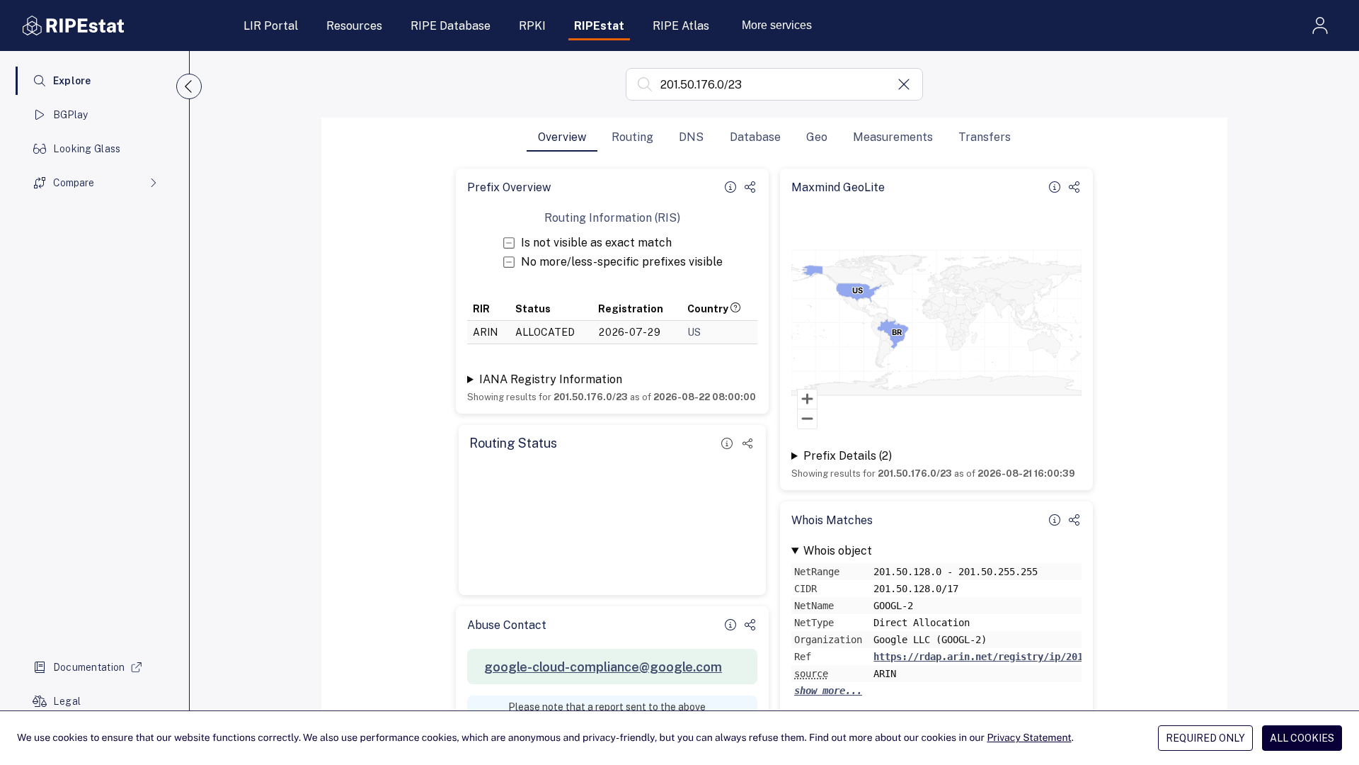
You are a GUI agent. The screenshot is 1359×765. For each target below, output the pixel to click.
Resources (354, 26)
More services (777, 25)
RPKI (532, 26)
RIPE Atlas (681, 26)
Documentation (89, 667)
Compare (73, 182)
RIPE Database (451, 26)
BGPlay (70, 114)
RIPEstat (599, 26)
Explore (72, 80)
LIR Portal (270, 26)
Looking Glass (87, 148)
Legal (67, 701)
